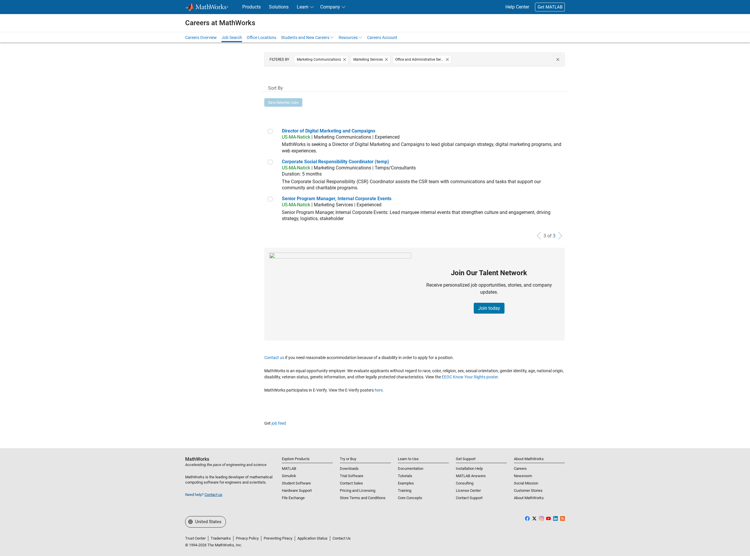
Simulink (289, 476)
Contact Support (469, 498)
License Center (468, 490)
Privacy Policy (247, 538)
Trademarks (221, 538)
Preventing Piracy (278, 538)
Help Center (517, 7)
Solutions (279, 7)
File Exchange (293, 498)
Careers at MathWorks (220, 23)
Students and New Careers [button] (305, 37)
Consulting (464, 483)
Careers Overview (201, 37)
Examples (406, 483)
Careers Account (382, 37)
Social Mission (526, 483)
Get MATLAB (550, 7)
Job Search (231, 37)
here (379, 390)
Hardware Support (297, 490)
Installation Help (469, 468)
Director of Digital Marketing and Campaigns (328, 131)
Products (251, 7)
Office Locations (261, 37)
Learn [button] (302, 7)
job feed (279, 423)
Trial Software (351, 476)
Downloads (349, 468)
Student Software (296, 483)
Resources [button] (348, 37)
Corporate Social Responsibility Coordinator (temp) (335, 161)
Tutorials (405, 476)
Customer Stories (528, 490)
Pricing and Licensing (357, 490)
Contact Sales (351, 483)
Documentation (410, 468)
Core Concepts (410, 498)
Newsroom (523, 476)
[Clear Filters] (557, 59)
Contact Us (342, 538)
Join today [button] (489, 308)
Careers (520, 468)
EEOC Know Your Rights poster (470, 377)
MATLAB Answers (471, 476)
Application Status (312, 538)
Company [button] (330, 7)
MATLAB (289, 468)
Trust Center (195, 538)
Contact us (274, 357)
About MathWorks (529, 498)
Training (404, 490)
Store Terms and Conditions (363, 498)
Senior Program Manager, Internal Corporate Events (336, 198)
